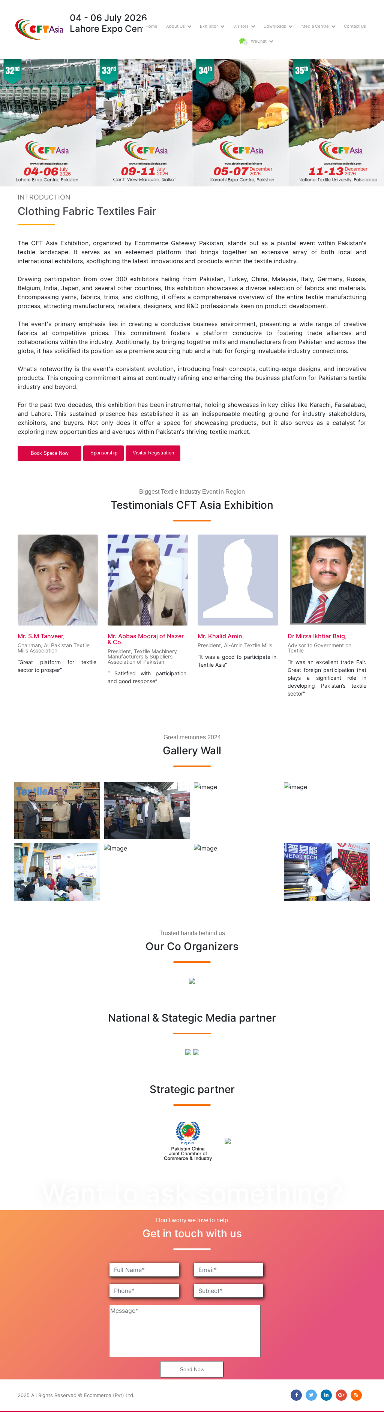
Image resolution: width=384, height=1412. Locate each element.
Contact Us (355, 26)
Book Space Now (49, 453)
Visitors (241, 26)
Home (152, 26)
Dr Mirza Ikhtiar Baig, (227, 636)
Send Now (192, 1369)
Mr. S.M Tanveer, (311, 636)
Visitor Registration (153, 453)
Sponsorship (103, 453)
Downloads (275, 26)
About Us (175, 26)
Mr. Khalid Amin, (131, 636)
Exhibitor (209, 26)
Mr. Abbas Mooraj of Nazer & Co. (56, 639)
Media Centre (315, 26)
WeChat (258, 41)
